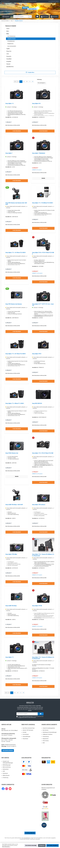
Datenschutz (5, 769)
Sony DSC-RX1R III (37, 403)
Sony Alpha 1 (8, 153)
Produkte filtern (31, 72)
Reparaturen (45, 738)
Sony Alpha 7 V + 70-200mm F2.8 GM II (42, 203)
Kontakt (24, 732)
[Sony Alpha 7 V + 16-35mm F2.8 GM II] (16, 243)
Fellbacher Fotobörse (47, 734)
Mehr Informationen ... (6, 846)
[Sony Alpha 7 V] (16, 648)
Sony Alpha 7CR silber (11, 554)
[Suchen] (30, 16)
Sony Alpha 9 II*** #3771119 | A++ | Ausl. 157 (43, 304)
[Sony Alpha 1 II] (16, 94)
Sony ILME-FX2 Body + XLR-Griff (14, 504)
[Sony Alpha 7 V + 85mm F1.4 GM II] (16, 394)
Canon (7, 28)
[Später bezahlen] (29, 762)
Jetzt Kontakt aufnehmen (7, 750)
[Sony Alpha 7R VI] (43, 344)
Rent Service (45, 730)
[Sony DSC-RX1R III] (43, 394)
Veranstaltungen (26, 736)
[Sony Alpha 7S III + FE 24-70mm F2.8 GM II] (43, 243)
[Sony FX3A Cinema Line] (16, 444)
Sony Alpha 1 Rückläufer (38, 153)
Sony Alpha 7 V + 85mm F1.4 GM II (14, 403)
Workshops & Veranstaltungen (50, 732)
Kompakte (8, 61)
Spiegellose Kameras (11, 38)
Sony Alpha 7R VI (36, 353)
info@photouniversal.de (10, 744)
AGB (20, 717)
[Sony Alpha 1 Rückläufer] (43, 144)
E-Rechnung (5, 777)
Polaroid (8, 64)
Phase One (8, 51)
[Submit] (41, 713)
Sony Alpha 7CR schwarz (38, 504)
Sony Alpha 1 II (9, 103)
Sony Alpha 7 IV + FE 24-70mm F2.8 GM (42, 453)
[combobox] (21, 16)
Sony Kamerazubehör (11, 46)
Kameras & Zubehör (10, 26)
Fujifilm (8, 48)
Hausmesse (25, 738)
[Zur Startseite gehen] (30, 9)
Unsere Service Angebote (49, 724)
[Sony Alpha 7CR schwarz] (43, 495)
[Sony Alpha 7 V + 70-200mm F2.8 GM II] (43, 193)
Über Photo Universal (28, 724)
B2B (44, 742)
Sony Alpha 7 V (9, 657)
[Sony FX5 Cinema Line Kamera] (16, 295)
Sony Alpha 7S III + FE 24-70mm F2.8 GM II (43, 253)
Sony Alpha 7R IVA (37, 605)
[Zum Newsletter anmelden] (37, 16)
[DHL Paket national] (53, 762)
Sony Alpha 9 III (36, 103)
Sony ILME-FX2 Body (11, 605)
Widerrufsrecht (6, 775)
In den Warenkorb (17, 131)
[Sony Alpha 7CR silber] (16, 545)
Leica (7, 53)
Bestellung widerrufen (30, 832)
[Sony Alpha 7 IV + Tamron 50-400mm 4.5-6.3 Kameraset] (43, 545)
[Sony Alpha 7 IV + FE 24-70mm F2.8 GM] (43, 444)
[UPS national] (43, 762)
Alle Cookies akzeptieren (52, 845)
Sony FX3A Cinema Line (11, 453)
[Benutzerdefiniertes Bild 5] (45, 816)
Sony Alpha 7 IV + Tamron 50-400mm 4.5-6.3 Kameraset (43, 555)
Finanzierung (46, 736)
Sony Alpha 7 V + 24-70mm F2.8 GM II (15, 353)
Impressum (5, 773)
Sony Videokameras (11, 36)
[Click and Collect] (48, 762)
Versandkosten (27, 837)
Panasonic (8, 56)
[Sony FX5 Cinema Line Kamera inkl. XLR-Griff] (16, 193)
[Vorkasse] (30, 770)
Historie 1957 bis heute (28, 730)
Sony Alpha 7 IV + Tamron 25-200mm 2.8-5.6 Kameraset (43, 658)
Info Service (5, 757)
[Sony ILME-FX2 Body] (16, 596)
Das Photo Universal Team (29, 728)
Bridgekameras (10, 43)
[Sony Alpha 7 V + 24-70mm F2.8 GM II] (16, 344)
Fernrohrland (26, 734)
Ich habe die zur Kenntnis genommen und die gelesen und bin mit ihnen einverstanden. (30, 717)
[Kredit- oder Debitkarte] (26, 766)
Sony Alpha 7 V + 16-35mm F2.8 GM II (15, 252)
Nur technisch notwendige (30, 845)
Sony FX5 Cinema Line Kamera (13, 304)
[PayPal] (23, 762)
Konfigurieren (42, 845)
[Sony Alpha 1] (16, 144)
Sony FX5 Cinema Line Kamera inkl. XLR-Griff (16, 203)
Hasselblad (8, 58)
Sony (7, 33)
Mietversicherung (7, 767)
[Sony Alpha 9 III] (43, 94)
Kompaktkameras (11, 41)
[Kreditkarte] (26, 774)
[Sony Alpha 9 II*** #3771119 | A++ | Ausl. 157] (43, 295)
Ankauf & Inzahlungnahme (49, 728)
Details (43, 178)
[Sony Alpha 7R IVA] (43, 596)
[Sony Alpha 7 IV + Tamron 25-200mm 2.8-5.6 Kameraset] (43, 648)
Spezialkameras (10, 66)
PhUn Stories (46, 740)
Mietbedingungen (7, 765)
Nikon (7, 31)
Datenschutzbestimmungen (28, 716)
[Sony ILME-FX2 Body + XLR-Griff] (16, 495)
